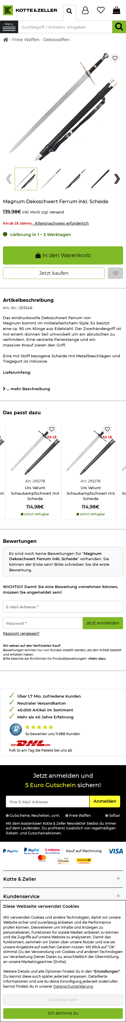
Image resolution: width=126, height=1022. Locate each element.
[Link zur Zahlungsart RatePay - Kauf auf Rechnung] (52, 850)
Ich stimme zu (63, 1013)
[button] (26, 179)
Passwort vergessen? (21, 634)
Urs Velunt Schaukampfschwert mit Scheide (35, 493)
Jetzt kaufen (54, 273)
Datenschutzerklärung (73, 986)
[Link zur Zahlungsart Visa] (115, 850)
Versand (57, 212)
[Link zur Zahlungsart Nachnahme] (84, 860)
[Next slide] (117, 179)
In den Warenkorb (66, 255)
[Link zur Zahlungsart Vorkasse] (63, 860)
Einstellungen (63, 999)
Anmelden (106, 801)
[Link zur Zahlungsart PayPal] (10, 850)
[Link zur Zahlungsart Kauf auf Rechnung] (84, 850)
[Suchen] (119, 27)
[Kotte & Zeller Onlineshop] (30, 10)
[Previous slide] (9, 179)
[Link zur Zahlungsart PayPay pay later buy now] (31, 850)
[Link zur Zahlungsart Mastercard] (42, 857)
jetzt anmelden (102, 623)
